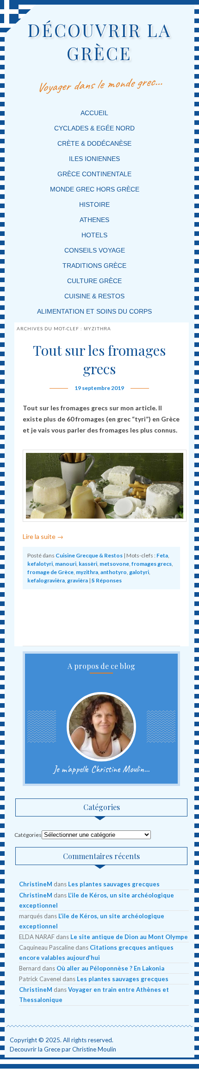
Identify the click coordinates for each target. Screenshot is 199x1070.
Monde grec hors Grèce (94, 189)
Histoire (94, 204)
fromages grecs (151, 563)
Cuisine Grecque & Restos (89, 555)
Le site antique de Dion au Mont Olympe (129, 936)
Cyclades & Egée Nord (94, 128)
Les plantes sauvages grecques (114, 884)
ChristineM (35, 884)
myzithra (87, 572)
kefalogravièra (46, 580)
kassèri (88, 563)
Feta (162, 555)
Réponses (107, 580)
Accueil (94, 113)
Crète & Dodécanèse (94, 143)
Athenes (94, 219)
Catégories (28, 834)
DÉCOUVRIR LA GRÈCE (99, 41)
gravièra (77, 580)
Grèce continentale (94, 174)
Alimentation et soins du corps (94, 311)
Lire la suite (43, 536)
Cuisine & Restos (94, 296)
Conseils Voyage (94, 250)
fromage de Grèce (50, 572)
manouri (65, 563)
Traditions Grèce (94, 265)
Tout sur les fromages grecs (99, 359)
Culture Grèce (94, 281)
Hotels (94, 235)
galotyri (139, 572)
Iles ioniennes (94, 158)
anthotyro (113, 572)
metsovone (114, 563)
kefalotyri (40, 563)
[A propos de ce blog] (101, 726)
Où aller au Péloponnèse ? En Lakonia (110, 968)
